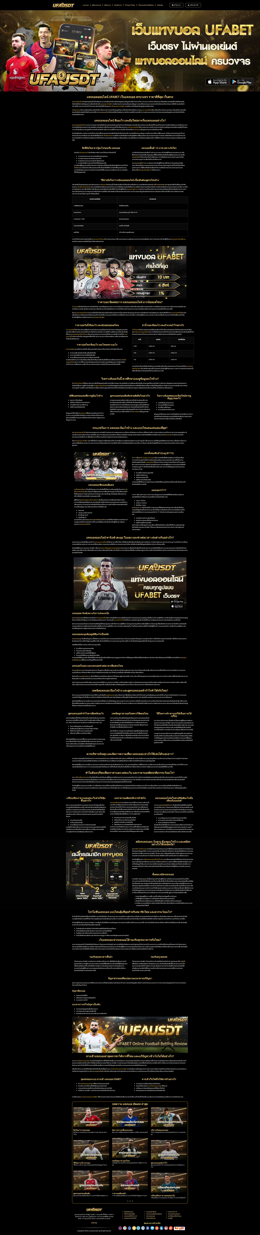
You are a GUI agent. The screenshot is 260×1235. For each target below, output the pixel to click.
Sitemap (94, 1223)
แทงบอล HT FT (137, 507)
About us (107, 5)
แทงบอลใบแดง (77, 670)
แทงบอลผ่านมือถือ (98, 1071)
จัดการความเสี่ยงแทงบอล (122, 1130)
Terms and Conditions (146, 5)
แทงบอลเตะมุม (76, 638)
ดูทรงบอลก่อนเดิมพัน (81, 1193)
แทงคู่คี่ (170, 1218)
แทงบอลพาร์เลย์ (77, 618)
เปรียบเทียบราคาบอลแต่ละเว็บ (163, 1195)
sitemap (160, 5)
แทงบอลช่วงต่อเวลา (84, 676)
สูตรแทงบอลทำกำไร (159, 1163)
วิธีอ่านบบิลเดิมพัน (129, 1214)
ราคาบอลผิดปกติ (119, 1193)
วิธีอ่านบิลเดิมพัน (159, 184)
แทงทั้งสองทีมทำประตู (174, 1216)
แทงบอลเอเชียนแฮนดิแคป (98, 519)
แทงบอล (86, 5)
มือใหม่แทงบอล (128, 1212)
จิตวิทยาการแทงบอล (81, 1130)
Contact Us (118, 5)
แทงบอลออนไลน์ (103, 112)
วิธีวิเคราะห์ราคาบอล (81, 1163)
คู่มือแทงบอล (96, 5)
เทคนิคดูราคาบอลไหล (121, 1161)
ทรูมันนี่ (183, 961)
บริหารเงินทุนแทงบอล (159, 1130)
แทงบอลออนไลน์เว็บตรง (164, 805)
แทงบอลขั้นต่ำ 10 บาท (141, 163)
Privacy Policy (130, 5)
